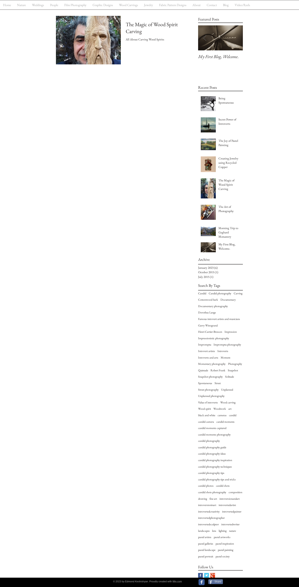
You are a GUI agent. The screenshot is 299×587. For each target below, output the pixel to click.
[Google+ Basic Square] (212, 575)
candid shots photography (212, 492)
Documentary (228, 299)
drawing (202, 498)
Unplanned (227, 389)
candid (232, 415)
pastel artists (204, 537)
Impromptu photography (227, 344)
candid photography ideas (212, 453)
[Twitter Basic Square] (206, 575)
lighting (223, 531)
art (229, 408)
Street (218, 383)
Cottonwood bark (208, 299)
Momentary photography (212, 364)
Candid (202, 293)
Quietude (203, 370)
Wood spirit (204, 408)
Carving (238, 293)
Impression (231, 332)
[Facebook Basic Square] (200, 575)
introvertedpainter (231, 511)
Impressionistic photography (213, 338)
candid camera (206, 421)
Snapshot (233, 370)
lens (214, 531)
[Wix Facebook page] (202, 582)
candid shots (223, 485)
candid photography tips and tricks (217, 479)
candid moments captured (212, 428)
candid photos (206, 485)
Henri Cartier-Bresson (210, 332)
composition (235, 492)
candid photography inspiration (215, 460)
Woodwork (219, 408)
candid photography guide (212, 447)
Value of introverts (208, 402)
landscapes (204, 531)
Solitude (229, 376)
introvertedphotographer (211, 518)
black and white (206, 415)
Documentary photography (213, 306)
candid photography (209, 441)
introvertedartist (227, 505)
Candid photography (220, 293)
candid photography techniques (215, 466)
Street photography (208, 389)
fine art (213, 498)
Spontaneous (205, 383)
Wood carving (228, 402)
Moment (225, 357)
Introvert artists (206, 351)
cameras (222, 415)
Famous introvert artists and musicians (219, 319)
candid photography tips (211, 473)
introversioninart (207, 505)
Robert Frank (218, 370)
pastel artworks (222, 537)
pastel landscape (206, 550)
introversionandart (229, 498)
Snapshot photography (210, 376)
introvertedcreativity (209, 511)
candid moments (225, 421)
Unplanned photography (211, 396)
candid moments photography (214, 434)
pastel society (223, 556)
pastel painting (225, 550)
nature (232, 531)
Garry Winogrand (208, 325)
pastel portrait (205, 556)
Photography (235, 364)
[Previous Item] (204, 38)
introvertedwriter (230, 524)
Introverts (222, 351)
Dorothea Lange (207, 312)
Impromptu (204, 344)
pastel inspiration (225, 543)
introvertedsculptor (208, 524)
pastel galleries (205, 543)
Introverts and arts (208, 357)
